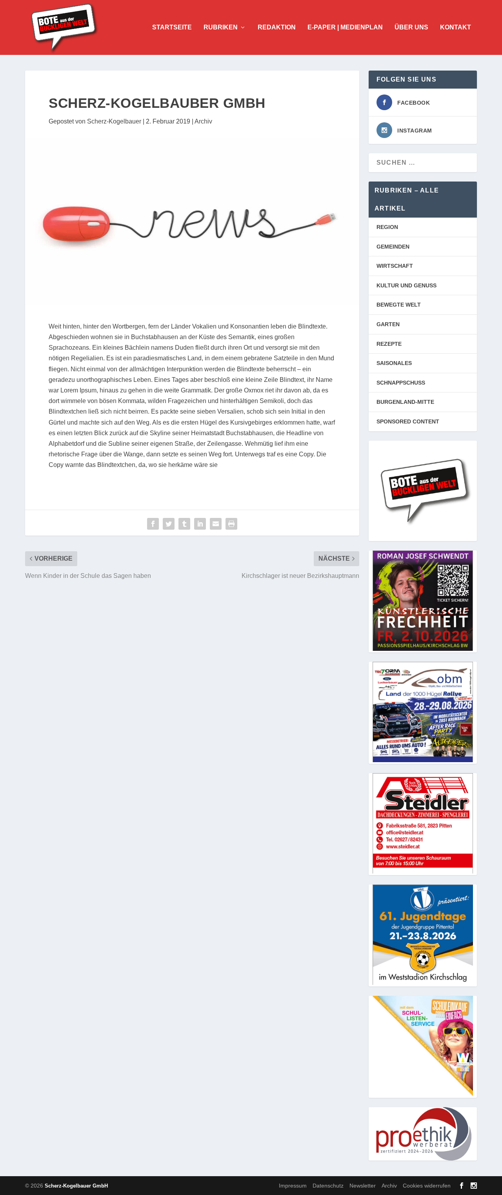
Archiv (203, 121)
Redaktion (277, 27)
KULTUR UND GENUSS (406, 285)
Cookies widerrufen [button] (427, 1185)
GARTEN (388, 324)
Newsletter (362, 1185)
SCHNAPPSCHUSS (400, 383)
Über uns (411, 27)
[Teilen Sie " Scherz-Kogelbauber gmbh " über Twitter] (168, 524)
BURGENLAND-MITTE (405, 402)
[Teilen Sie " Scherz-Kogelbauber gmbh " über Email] (216, 524)
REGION (387, 227)
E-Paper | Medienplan (345, 27)
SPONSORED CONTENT (407, 421)
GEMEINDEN (392, 246)
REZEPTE (389, 344)
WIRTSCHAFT (394, 266)
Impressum (293, 1185)
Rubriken (221, 27)
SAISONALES (394, 363)
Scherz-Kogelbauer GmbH (76, 1186)
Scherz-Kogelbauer (114, 121)
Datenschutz (328, 1185)
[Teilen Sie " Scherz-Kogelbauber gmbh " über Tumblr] (184, 524)
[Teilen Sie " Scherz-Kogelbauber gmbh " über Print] (231, 524)
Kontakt (455, 27)
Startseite (172, 27)
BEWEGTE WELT (398, 304)
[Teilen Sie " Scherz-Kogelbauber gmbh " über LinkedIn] (200, 524)
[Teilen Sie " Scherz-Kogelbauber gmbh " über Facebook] (153, 524)
